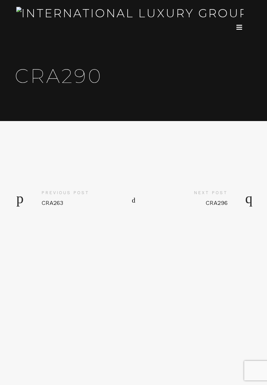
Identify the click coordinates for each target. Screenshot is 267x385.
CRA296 (216, 202)
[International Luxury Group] (131, 13)
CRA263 (52, 202)
